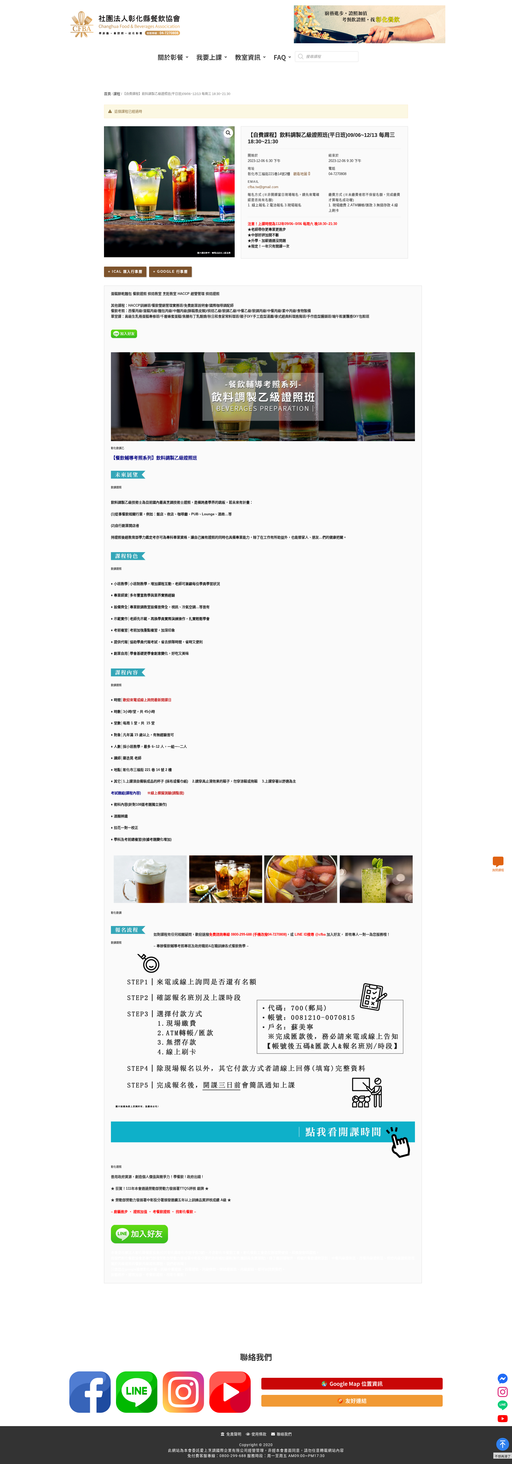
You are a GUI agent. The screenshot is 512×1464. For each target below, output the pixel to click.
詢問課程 (498, 870)
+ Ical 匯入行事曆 (125, 272)
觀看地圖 (300, 174)
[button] (173, 57)
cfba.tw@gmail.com (263, 187)
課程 (116, 94)
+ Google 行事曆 (170, 272)
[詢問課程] (498, 862)
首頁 (107, 94)
